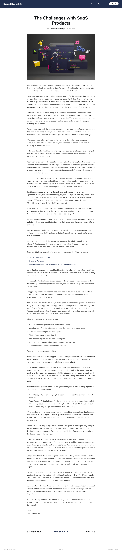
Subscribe (113, 4)
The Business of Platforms (39, 257)
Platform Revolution (37, 261)
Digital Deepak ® (12, 4)
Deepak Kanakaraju (57, 29)
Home (93, 4)
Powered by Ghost (113, 549)
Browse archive (61, 532)
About (100, 4)
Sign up (61, 549)
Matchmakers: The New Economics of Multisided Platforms (52, 264)
